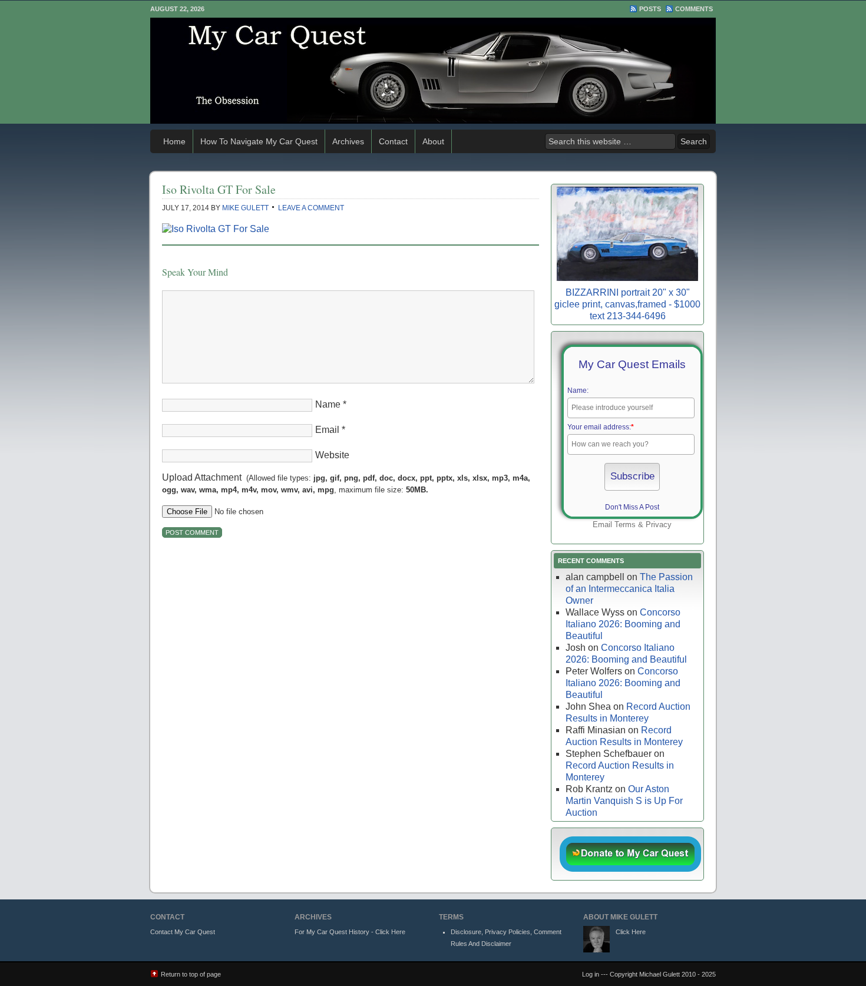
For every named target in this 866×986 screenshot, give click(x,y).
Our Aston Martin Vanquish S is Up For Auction (624, 801)
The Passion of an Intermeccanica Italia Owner (629, 589)
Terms (625, 524)
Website (332, 455)
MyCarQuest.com (433, 71)
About (433, 141)
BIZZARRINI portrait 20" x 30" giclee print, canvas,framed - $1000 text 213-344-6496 (627, 304)
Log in (590, 974)
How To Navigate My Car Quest (259, 141)
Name (328, 404)
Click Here (631, 931)
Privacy (659, 524)
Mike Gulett (245, 208)
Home (174, 141)
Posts (650, 8)
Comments (694, 8)
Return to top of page (191, 974)
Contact (393, 141)
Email (327, 430)
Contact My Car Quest (182, 931)
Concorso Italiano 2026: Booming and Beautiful (623, 624)
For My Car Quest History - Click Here (350, 931)
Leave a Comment (311, 208)
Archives (348, 141)
